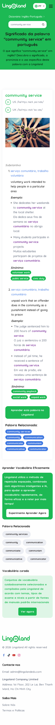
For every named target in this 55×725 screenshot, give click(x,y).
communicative (14, 559)
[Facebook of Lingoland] (3, 655)
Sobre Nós (8, 704)
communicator (38, 559)
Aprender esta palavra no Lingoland (27, 412)
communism (35, 550)
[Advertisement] (27, 79)
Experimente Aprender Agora (27, 513)
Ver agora (27, 611)
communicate (13, 550)
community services (16, 534)
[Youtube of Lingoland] (13, 655)
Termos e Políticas (13, 710)
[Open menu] (51, 6)
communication (34, 542)
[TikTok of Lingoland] (8, 655)
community (12, 542)
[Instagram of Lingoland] (19, 655)
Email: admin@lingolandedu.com (22, 671)
